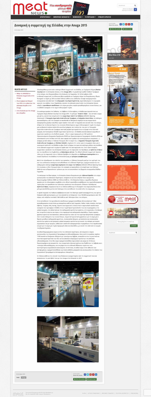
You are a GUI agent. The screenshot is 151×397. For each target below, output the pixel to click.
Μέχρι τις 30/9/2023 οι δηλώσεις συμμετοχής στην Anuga (25, 96)
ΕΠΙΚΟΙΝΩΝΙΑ (134, 393)
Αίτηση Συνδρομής (128, 9)
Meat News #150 (114, 55)
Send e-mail (127, 29)
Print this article (115, 29)
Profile (84, 393)
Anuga (24, 377)
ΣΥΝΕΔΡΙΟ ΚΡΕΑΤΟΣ (104, 17)
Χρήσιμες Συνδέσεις (127, 10)
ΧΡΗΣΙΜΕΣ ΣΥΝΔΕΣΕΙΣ (108, 393)
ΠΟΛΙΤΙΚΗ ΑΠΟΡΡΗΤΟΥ (122, 393)
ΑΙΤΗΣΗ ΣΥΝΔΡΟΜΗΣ (94, 393)
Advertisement (122, 161)
